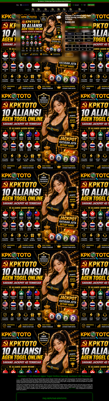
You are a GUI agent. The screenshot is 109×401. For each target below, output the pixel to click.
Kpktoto (18, 379)
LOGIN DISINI (85, 27)
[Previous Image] (23, 37)
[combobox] (50, 5)
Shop (17, 5)
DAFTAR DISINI (71, 27)
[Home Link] (25, 5)
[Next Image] (59, 37)
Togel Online (72, 388)
